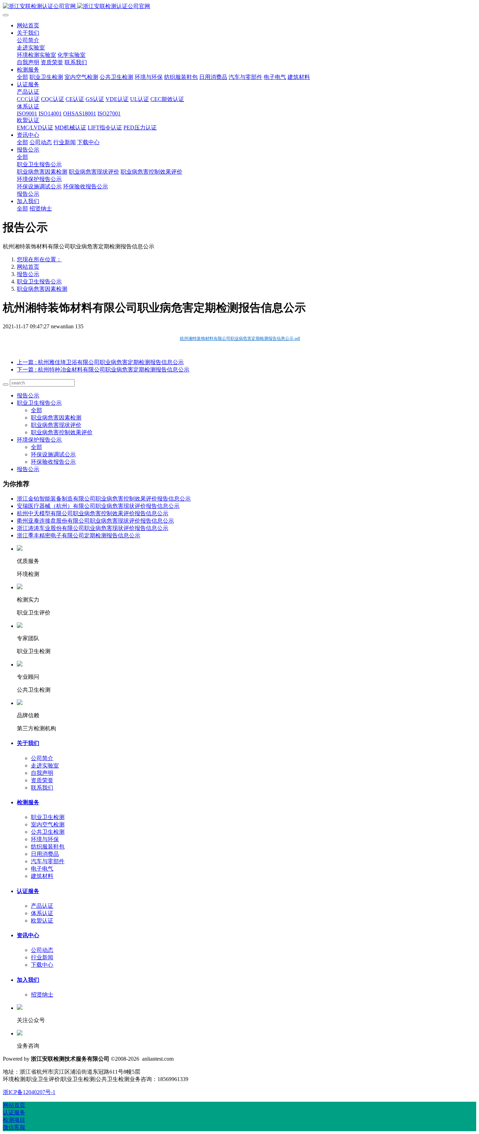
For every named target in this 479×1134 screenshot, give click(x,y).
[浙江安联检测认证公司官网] (239, 6)
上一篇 (100, 362)
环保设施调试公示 (53, 454)
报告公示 (28, 274)
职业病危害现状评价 (56, 425)
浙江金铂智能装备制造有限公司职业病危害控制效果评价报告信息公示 (104, 499)
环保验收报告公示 (53, 462)
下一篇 (103, 370)
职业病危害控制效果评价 (62, 432)
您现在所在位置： (39, 259)
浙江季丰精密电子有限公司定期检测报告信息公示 (78, 535)
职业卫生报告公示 (39, 281)
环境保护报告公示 (39, 440)
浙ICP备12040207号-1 (29, 1092)
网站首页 (28, 25)
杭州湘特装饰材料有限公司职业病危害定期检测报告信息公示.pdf (240, 338)
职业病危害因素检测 (42, 289)
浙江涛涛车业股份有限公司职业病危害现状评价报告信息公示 (92, 528)
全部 (22, 77)
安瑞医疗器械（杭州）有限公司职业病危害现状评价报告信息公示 (98, 506)
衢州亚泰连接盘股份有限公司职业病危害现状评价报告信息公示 (95, 521)
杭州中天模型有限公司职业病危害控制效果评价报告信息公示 (92, 513)
